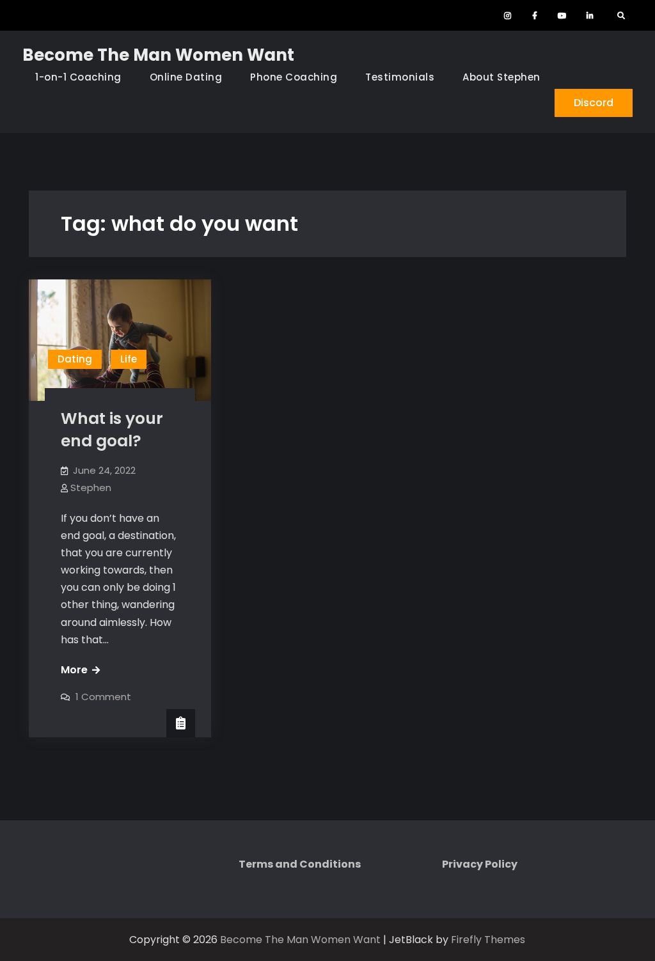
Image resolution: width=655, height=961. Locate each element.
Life (128, 359)
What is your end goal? (112, 429)
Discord (593, 102)
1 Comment (103, 696)
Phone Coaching (293, 77)
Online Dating (186, 77)
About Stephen (501, 77)
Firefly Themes (488, 939)
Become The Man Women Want (158, 54)
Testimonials (399, 77)
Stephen (90, 487)
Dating (75, 359)
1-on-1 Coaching (78, 77)
